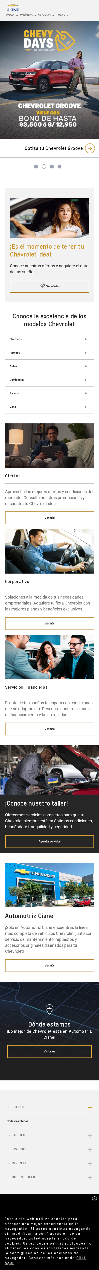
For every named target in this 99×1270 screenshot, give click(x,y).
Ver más (50, 517)
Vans (13, 407)
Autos (13, 366)
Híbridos (15, 352)
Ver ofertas (53, 286)
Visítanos (49, 1051)
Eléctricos (16, 339)
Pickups (15, 393)
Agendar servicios (50, 841)
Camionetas (17, 379)
